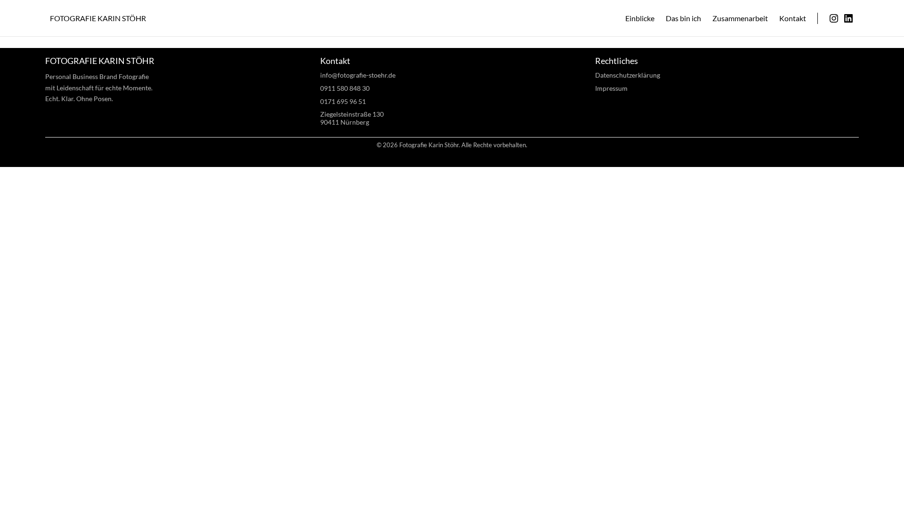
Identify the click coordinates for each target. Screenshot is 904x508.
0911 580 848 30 (345, 88)
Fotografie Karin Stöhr (98, 18)
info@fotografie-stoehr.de (358, 75)
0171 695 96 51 (343, 101)
